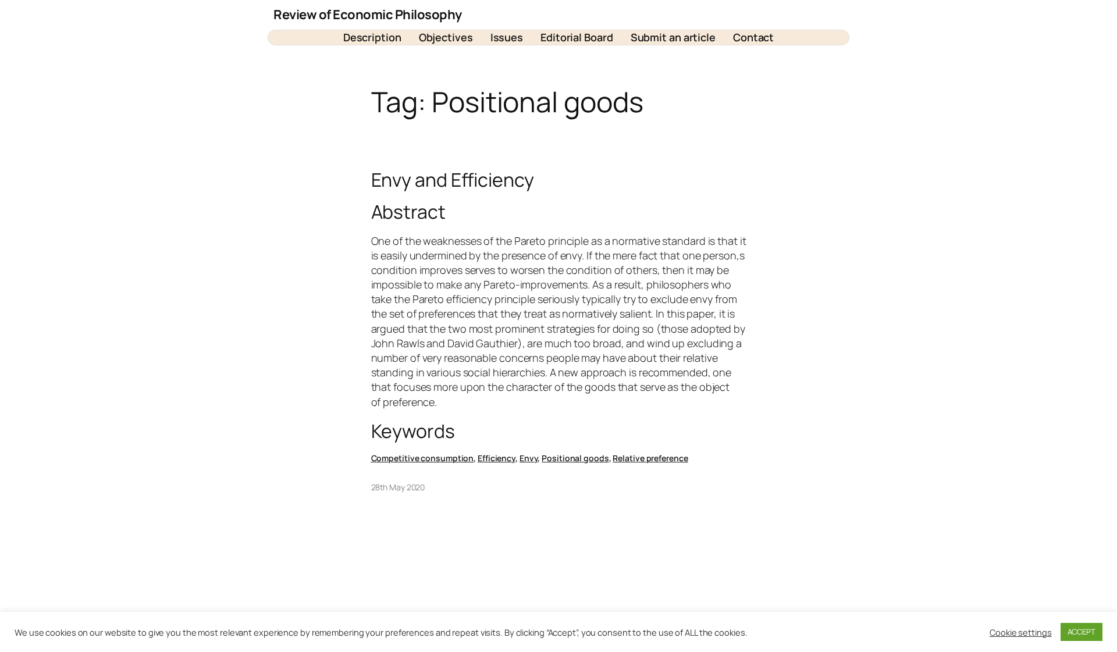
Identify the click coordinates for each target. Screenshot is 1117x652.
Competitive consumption (422, 458)
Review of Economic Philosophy (367, 14)
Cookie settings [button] (1021, 632)
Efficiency (496, 458)
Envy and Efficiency (452, 179)
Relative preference (650, 458)
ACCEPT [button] (1081, 631)
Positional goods (575, 458)
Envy (529, 458)
